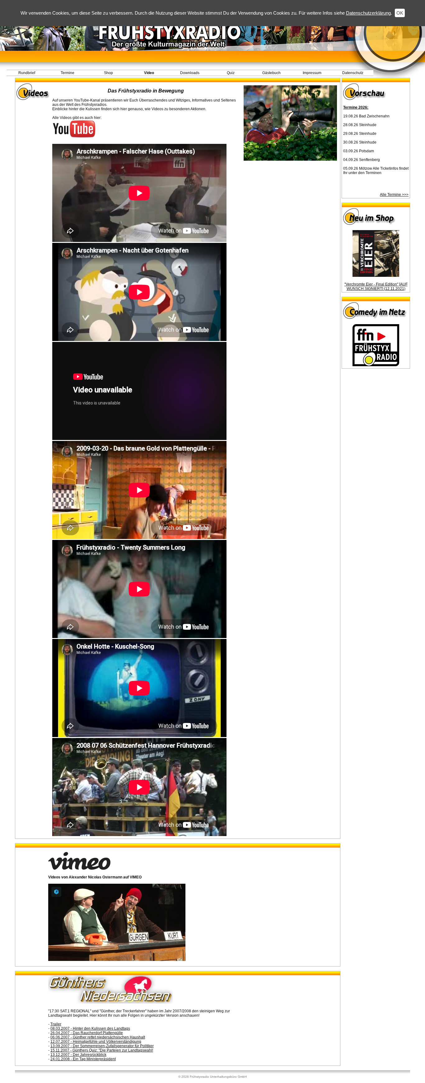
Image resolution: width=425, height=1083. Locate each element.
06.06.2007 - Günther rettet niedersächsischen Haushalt (97, 1037)
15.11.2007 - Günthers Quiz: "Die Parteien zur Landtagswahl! (101, 1050)
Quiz (231, 73)
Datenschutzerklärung (368, 13)
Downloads (189, 73)
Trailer (55, 1024)
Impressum (312, 73)
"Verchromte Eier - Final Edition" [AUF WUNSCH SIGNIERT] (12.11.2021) (376, 286)
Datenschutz (352, 73)
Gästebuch (271, 73)
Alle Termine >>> (394, 194)
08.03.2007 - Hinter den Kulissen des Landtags (90, 1028)
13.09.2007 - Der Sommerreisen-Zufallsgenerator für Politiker (102, 1046)
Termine (67, 73)
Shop (108, 73)
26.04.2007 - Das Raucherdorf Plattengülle (86, 1033)
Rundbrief (26, 73)
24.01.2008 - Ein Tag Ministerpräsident (83, 1059)
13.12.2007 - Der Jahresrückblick (78, 1054)
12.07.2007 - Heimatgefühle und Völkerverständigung (95, 1041)
